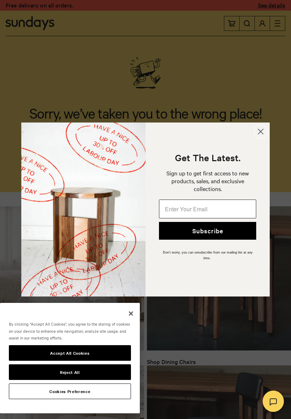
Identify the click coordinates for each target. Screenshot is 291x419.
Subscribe (207, 231)
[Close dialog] (260, 131)
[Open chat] (273, 401)
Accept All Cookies (69, 353)
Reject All (70, 372)
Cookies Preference (69, 391)
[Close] (131, 313)
